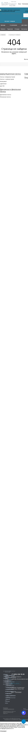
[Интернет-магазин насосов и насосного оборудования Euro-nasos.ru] (11, 10)
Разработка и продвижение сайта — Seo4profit (16, 719)
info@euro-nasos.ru (16, 676)
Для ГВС (2, 86)
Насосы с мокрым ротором (7, 77)
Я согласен (3, 731)
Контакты (24, 29)
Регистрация (18, 692)
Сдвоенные (3, 83)
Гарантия (10, 29)
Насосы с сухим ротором (7, 79)
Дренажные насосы (5, 94)
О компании (13, 25)
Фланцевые (3, 81)
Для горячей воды (7, 701)
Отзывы (17, 29)
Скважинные (8, 683)
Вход (19, 3)
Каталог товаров (10, 21)
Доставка (24, 25)
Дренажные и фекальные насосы (10, 90)
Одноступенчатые (10, 697)
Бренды (3, 25)
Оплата (3, 29)
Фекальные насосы (5, 97)
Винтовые (9, 693)
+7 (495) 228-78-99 (17, 674)
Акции (8, 699)
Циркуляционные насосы (10, 74)
